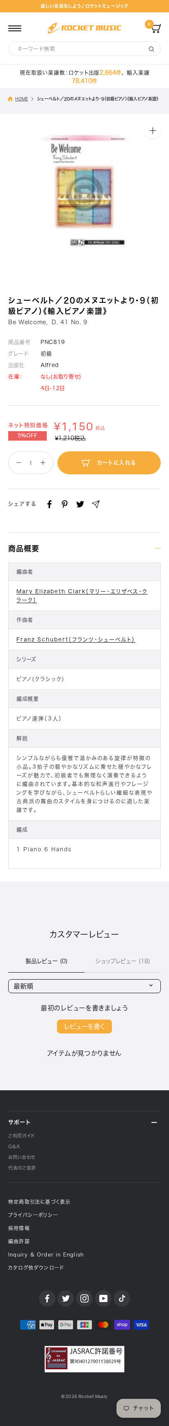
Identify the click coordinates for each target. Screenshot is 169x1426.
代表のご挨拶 (22, 1168)
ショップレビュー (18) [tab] (123, 961)
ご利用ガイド (21, 1135)
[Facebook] (49, 504)
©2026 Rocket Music (84, 1396)
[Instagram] (84, 1298)
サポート (19, 1122)
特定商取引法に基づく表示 (39, 1201)
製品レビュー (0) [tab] (46, 961)
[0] (156, 28)
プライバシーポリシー (33, 1214)
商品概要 (23, 548)
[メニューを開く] (14, 28)
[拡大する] (152, 130)
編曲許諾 (19, 1241)
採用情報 (19, 1228)
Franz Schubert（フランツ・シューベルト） (75, 639)
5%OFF (27, 436)
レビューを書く (84, 1026)
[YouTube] (103, 1298)
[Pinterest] (65, 504)
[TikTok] (122, 1298)
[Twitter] (80, 504)
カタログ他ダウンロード (36, 1267)
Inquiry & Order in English (46, 1254)
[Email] (96, 504)
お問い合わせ (21, 1157)
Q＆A (14, 1146)
